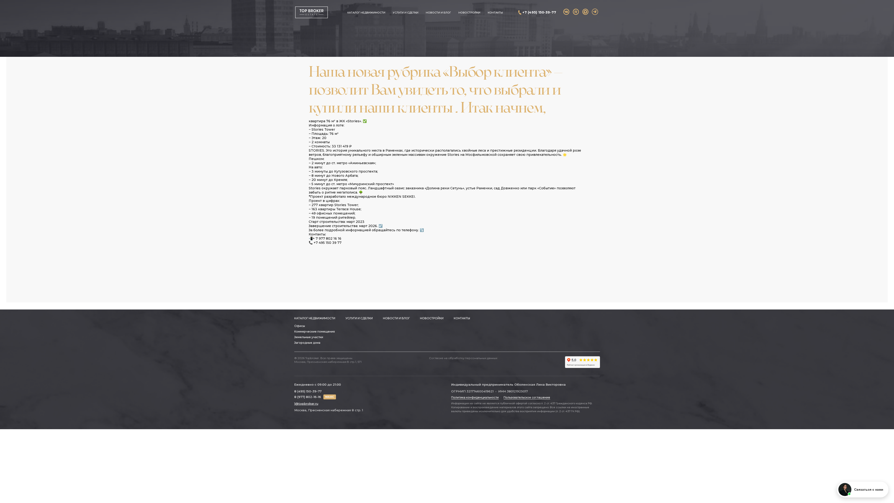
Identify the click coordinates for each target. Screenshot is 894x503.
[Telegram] (595, 12)
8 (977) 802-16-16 (307, 397)
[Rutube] (576, 12)
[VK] (566, 12)
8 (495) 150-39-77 (308, 391)
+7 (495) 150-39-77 (539, 12)
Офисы (299, 326)
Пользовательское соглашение (527, 397)
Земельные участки (308, 337)
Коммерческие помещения (314, 331)
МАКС (329, 396)
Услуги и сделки (405, 12)
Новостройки (469, 12)
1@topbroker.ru (306, 403)
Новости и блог (438, 12)
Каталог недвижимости (366, 12)
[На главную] (311, 12)
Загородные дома (307, 342)
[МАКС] (585, 12)
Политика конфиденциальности (475, 397)
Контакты (495, 12)
